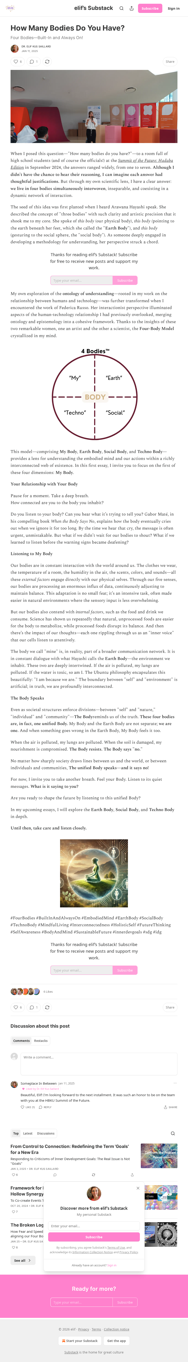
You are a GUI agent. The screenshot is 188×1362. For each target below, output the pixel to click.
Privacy (83, 1329)
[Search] (121, 8)
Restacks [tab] (40, 1041)
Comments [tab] (21, 1041)
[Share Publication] (131, 8)
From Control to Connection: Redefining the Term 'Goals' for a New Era (70, 1149)
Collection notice (116, 1329)
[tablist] (30, 1040)
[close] (138, 1188)
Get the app (116, 1341)
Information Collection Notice (92, 1252)
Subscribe (150, 8)
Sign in (174, 8)
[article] (94, 1160)
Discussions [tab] (45, 1133)
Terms (96, 1329)
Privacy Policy (128, 1252)
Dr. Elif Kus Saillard (36, 46)
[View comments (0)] (55, 1175)
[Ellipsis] (175, 1083)
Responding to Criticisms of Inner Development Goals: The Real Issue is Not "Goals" (70, 1161)
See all (19, 1260)
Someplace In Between (39, 1083)
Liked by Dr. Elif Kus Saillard (42, 1088)
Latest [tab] (28, 1133)
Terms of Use (116, 1247)
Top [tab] (16, 1133)
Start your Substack (82, 1341)
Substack (71, 1352)
